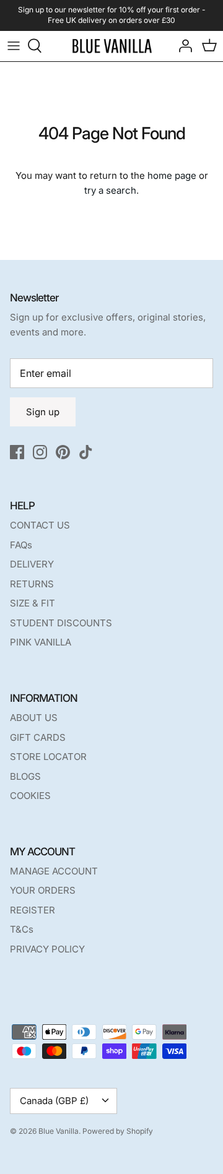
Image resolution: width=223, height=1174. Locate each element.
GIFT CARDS (38, 737)
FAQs (21, 545)
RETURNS (32, 584)
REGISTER (32, 910)
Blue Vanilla (58, 1131)
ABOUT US (34, 717)
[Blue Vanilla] (112, 46)
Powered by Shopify (117, 1131)
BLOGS (25, 776)
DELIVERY (32, 564)
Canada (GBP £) (54, 1101)
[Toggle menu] (13, 45)
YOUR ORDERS (43, 890)
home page (171, 175)
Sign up (42, 412)
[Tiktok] (86, 452)
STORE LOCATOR (48, 756)
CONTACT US (40, 525)
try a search (110, 190)
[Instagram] (40, 452)
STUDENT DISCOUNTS (61, 623)
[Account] (182, 45)
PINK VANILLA (40, 642)
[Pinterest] (63, 452)
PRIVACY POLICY (47, 949)
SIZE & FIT (32, 603)
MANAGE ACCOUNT (54, 871)
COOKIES (30, 795)
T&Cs (21, 929)
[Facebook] (17, 452)
